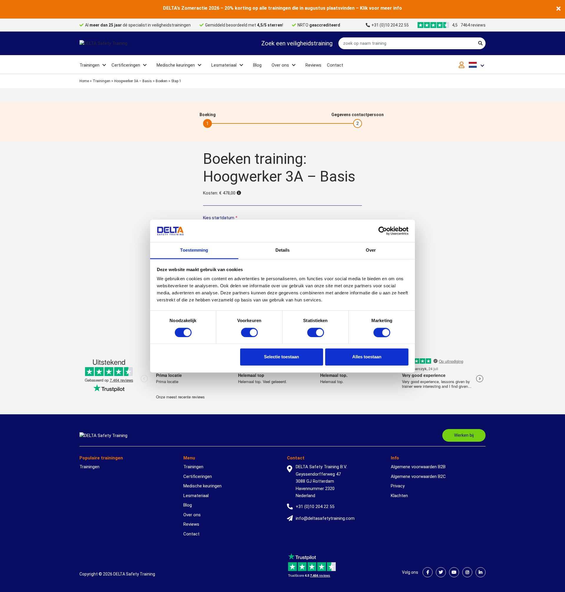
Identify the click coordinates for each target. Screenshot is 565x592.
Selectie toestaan (281, 357)
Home (84, 81)
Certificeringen (126, 65)
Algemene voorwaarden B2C (418, 476)
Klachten (399, 495)
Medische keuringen (176, 65)
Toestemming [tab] (194, 250)
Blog (257, 65)
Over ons (280, 65)
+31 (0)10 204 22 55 (390, 25)
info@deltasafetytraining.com (325, 518)
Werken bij (464, 435)
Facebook (427, 572)
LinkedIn (480, 572)
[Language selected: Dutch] (477, 64)
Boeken (161, 81)
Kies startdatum (220, 217)
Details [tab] (282, 250)
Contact (335, 65)
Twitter (441, 572)
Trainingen (89, 65)
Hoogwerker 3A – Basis (133, 81)
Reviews (313, 65)
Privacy (398, 486)
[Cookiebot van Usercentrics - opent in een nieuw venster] (382, 230)
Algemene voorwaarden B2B (418, 466)
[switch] (249, 332)
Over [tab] (371, 250)
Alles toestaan (366, 357)
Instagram (467, 572)
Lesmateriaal (224, 65)
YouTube (454, 572)
